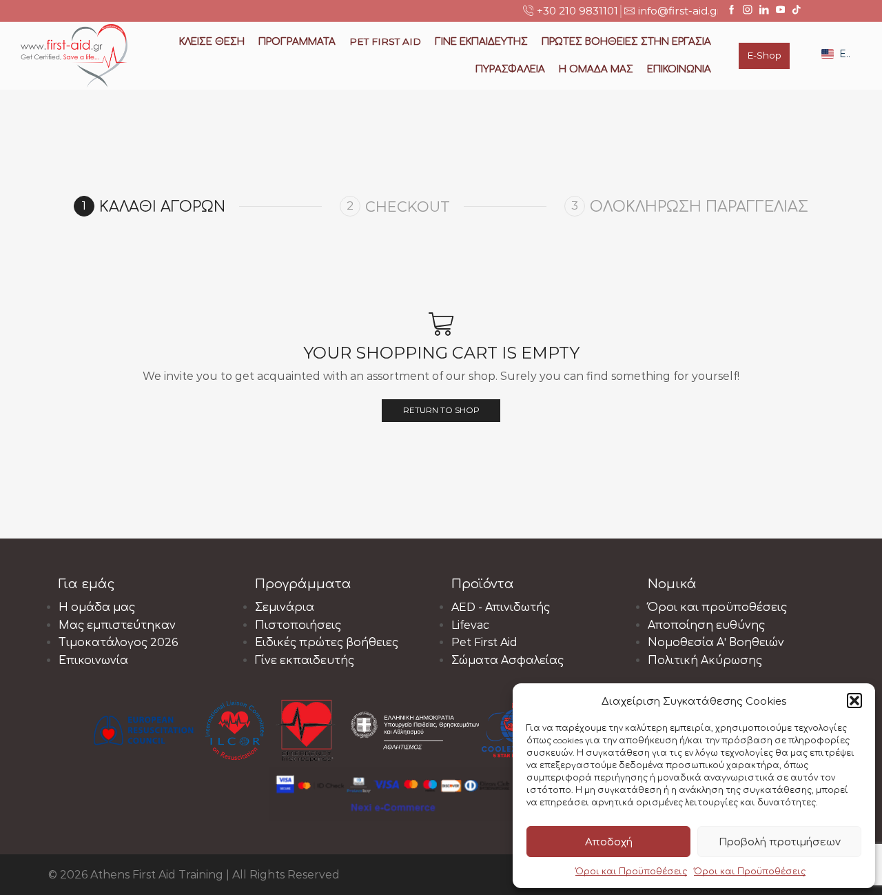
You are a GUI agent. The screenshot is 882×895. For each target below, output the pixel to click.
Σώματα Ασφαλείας (507, 660)
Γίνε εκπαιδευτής (304, 660)
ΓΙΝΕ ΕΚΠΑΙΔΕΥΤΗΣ (481, 41)
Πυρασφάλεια (510, 68)
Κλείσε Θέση (212, 41)
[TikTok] (796, 10)
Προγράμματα (297, 41)
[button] (854, 700)
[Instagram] (747, 10)
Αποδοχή (609, 841)
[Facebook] (732, 10)
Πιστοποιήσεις (298, 625)
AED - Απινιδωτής (500, 607)
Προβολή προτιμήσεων (780, 841)
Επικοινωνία (679, 68)
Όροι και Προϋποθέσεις (631, 871)
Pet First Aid (484, 642)
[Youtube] (781, 10)
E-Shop (764, 55)
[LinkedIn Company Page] (764, 10)
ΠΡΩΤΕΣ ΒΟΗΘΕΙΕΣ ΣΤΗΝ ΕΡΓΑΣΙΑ (626, 41)
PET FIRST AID (385, 41)
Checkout (407, 206)
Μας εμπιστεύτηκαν (117, 625)
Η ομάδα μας (596, 68)
